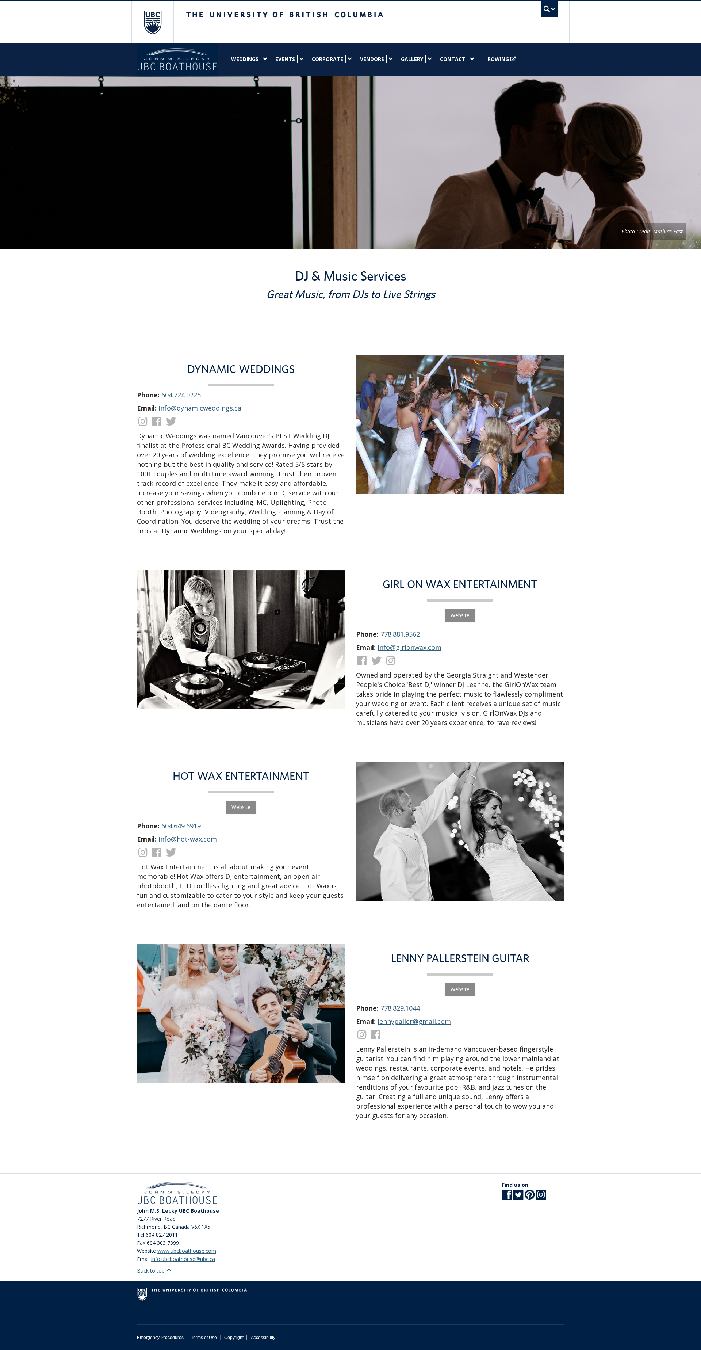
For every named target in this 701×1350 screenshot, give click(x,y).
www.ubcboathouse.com (186, 1250)
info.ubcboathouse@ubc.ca (183, 1258)
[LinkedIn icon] (541, 1196)
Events (285, 59)
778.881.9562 (400, 634)
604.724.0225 (181, 394)
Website (460, 615)
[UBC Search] (549, 9)
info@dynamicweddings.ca (199, 408)
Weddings (244, 59)
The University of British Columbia (152, 22)
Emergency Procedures (160, 1337)
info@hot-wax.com (187, 839)
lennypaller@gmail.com (414, 1021)
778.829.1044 (400, 1008)
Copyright (234, 1337)
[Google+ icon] (530, 1196)
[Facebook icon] (507, 1196)
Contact (453, 59)
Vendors (372, 59)
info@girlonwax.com (409, 647)
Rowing (498, 59)
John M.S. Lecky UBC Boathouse (177, 59)
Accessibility (263, 1337)
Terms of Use (204, 1337)
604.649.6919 (181, 825)
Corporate (327, 59)
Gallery (412, 59)
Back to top (151, 1270)
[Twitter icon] (518, 1196)
